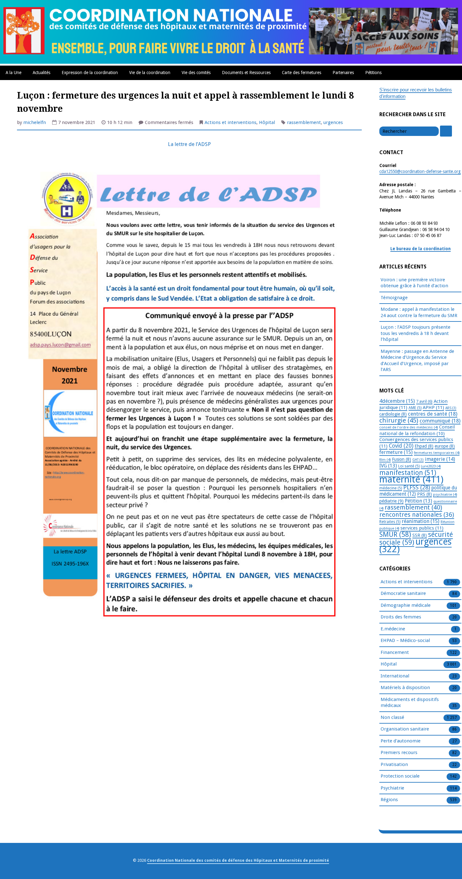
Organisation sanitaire (405, 729)
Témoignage (394, 297)
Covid (401, 446)
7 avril (424, 401)
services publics (421, 528)
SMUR (395, 534)
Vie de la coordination (149, 72)
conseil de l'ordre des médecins (408, 427)
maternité (411, 479)
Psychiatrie (392, 788)
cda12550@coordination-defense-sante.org (420, 171)
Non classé (392, 717)
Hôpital (267, 122)
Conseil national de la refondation (417, 430)
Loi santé (409, 466)
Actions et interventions (230, 122)
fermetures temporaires (436, 452)
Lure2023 (431, 466)
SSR (419, 535)
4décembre (397, 401)
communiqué (440, 421)
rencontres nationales (416, 514)
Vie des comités (196, 72)
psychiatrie (445, 494)
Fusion (401, 459)
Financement (395, 652)
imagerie (440, 459)
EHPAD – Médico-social (405, 640)
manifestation (407, 473)
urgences (333, 122)
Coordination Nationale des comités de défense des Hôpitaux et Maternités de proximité (238, 860)
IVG (388, 466)
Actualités (41, 72)
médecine (390, 488)
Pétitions (373, 72)
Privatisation (394, 764)
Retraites (389, 522)
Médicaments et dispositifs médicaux (410, 703)
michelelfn (34, 122)
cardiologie (393, 414)
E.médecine (393, 629)
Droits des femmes (401, 617)
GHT (418, 460)
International (395, 676)
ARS (450, 408)
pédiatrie (391, 501)
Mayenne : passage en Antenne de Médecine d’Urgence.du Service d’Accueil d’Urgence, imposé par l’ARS (417, 360)
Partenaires (343, 72)
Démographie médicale (406, 605)
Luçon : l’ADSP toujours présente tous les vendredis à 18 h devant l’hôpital (415, 333)
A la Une (13, 72)
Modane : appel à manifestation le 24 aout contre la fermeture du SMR (419, 312)
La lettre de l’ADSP (189, 144)
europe (445, 446)
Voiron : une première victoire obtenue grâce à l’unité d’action (414, 283)
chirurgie (398, 420)
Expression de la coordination (90, 72)
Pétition (418, 501)
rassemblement (304, 122)
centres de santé (432, 414)
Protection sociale (400, 776)
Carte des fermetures (301, 72)
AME (415, 408)
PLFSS (416, 487)
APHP (433, 407)
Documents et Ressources (246, 72)
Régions (389, 799)
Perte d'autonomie (401, 741)
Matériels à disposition (405, 687)
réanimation (420, 521)
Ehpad (424, 446)
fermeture (396, 452)
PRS (424, 494)
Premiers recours (399, 752)
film (385, 459)
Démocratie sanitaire (403, 593)
